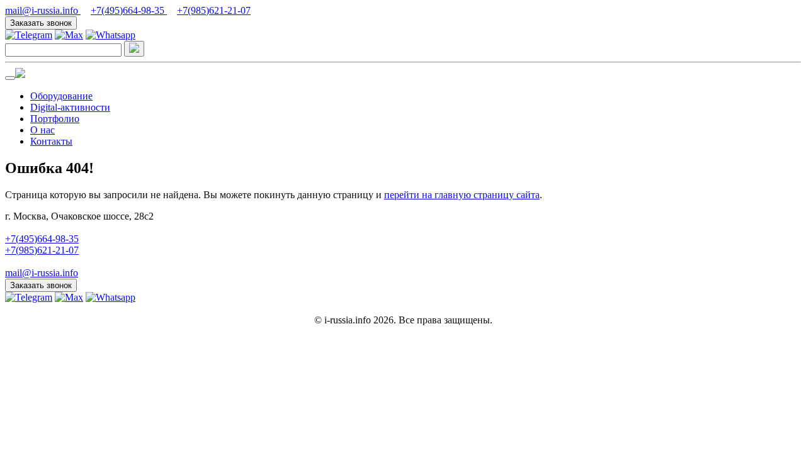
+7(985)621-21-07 (214, 10)
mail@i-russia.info (43, 10)
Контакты (51, 141)
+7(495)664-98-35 (129, 10)
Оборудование (61, 96)
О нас (42, 130)
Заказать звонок (41, 23)
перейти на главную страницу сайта (462, 194)
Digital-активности (70, 107)
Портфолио (54, 118)
